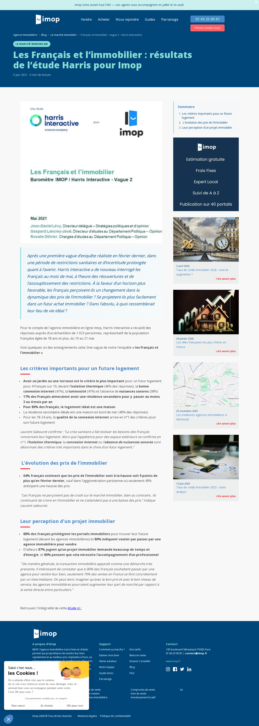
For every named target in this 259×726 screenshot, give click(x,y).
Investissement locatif (143, 697)
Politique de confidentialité (115, 716)
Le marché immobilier (32, 44)
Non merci (18, 705)
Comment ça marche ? (112, 649)
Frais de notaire (91, 693)
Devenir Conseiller (140, 661)
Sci (181, 689)
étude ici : (75, 608)
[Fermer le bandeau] (256, 2)
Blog (132, 667)
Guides (150, 19)
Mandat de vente (91, 689)
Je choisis (46, 705)
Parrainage (169, 19)
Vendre (86, 19)
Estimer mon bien (109, 655)
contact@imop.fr (196, 653)
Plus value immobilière (94, 697)
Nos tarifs (135, 649)
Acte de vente (138, 693)
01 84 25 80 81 (207, 19)
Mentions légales (87, 716)
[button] (8, 719)
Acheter (104, 19)
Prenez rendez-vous (207, 28)
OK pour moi (75, 705)
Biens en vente (138, 655)
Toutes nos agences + (48, 706)
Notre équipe (107, 667)
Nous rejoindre (127, 19)
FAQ (132, 673)
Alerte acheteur (108, 661)
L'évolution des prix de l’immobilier (205, 122)
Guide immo (106, 673)
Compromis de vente (143, 689)
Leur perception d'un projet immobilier (207, 127)
